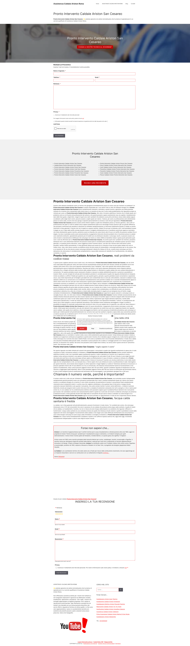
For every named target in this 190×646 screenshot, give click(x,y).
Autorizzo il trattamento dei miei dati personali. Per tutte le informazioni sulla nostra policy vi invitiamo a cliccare (92, 567)
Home (97, 3)
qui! (83, 118)
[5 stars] (62, 514)
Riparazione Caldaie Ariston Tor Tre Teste (108, 606)
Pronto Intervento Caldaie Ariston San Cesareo (81, 499)
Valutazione (58, 512)
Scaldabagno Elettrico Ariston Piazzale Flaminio (110, 604)
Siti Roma (118, 643)
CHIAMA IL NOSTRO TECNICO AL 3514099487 (95, 47)
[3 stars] (59, 514)
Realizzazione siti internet (90, 643)
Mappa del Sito (108, 642)
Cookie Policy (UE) (98, 642)
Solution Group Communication (106, 643)
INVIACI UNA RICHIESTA (95, 183)
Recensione (58, 539)
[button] (112, 316)
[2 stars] (57, 514)
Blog (127, 3)
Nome (57, 519)
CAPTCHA (56, 124)
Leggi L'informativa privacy (85, 642)
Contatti (133, 3)
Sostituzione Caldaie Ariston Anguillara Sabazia (110, 609)
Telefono (56, 77)
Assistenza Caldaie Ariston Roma (68, 4)
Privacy (56, 112)
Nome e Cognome (59, 71)
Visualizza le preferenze (105, 328)
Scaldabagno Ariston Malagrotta (106, 617)
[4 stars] (60, 514)
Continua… (106, 453)
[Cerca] (121, 589)
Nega (92, 328)
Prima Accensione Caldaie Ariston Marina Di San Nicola (112, 614)
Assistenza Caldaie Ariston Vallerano (107, 611)
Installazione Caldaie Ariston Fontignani (108, 601)
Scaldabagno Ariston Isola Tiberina (106, 599)
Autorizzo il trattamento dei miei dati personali (67, 115)
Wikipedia (61, 456)
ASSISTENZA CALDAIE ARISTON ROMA (112, 3)
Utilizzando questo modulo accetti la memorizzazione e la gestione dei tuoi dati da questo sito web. (81, 121)
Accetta (82, 328)
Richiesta (57, 84)
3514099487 (103, 621)
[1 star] (56, 514)
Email (97, 77)
